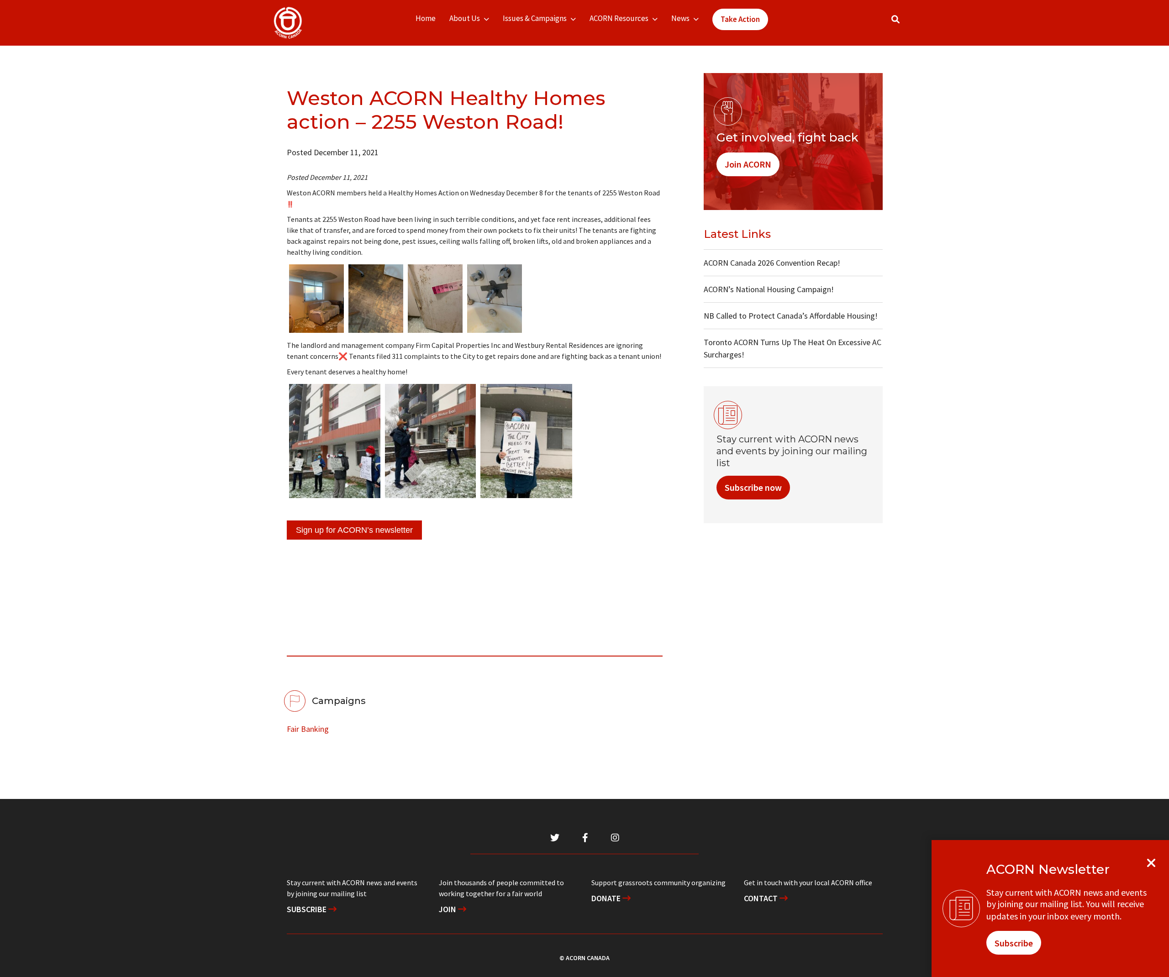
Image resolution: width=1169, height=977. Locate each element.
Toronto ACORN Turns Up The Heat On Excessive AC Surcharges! (792, 348)
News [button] (680, 18)
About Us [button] (464, 18)
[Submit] (904, 23)
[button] (895, 19)
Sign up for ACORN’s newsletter (354, 530)
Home (426, 18)
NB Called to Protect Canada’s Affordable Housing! (791, 315)
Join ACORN (748, 164)
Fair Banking (308, 729)
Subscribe (307, 909)
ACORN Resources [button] (619, 18)
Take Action (740, 19)
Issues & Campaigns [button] (535, 18)
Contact (761, 898)
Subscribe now (753, 487)
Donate (606, 898)
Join (448, 909)
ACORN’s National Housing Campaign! (769, 289)
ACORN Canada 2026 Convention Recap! (772, 262)
